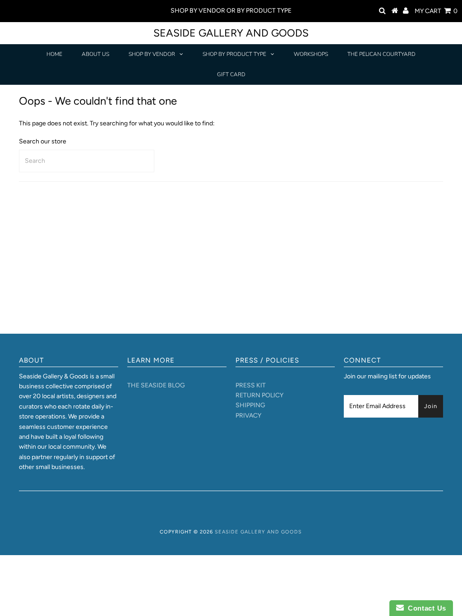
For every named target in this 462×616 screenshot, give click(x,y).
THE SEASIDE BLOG (156, 385)
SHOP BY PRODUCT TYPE (234, 54)
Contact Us (425, 608)
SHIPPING (250, 405)
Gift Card (231, 74)
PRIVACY (248, 415)
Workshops (311, 54)
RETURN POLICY (259, 395)
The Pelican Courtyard (381, 54)
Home (54, 54)
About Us (95, 54)
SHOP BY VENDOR (152, 54)
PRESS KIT (251, 385)
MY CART (436, 11)
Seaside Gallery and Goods (231, 33)
